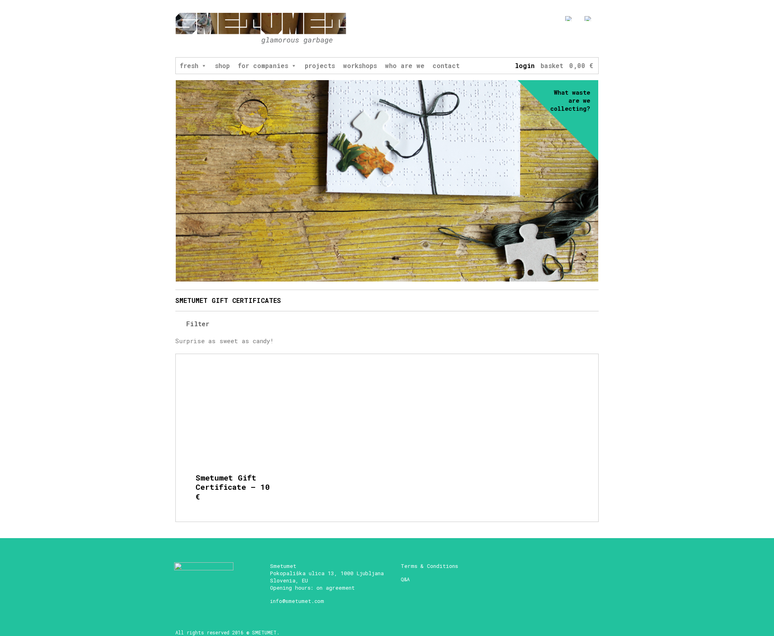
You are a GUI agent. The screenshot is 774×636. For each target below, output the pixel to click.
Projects (320, 65)
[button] (203, 66)
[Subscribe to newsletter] (535, 39)
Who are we (404, 65)
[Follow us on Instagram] (565, 39)
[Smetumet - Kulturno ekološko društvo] (260, 28)
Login (525, 65)
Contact (446, 65)
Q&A (405, 579)
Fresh (189, 65)
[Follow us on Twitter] (580, 39)
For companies (263, 65)
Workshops (360, 65)
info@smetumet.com (297, 601)
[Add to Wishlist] (272, 383)
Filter (195, 323)
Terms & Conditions (429, 566)
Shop (222, 65)
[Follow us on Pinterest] (595, 39)
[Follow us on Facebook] (550, 39)
